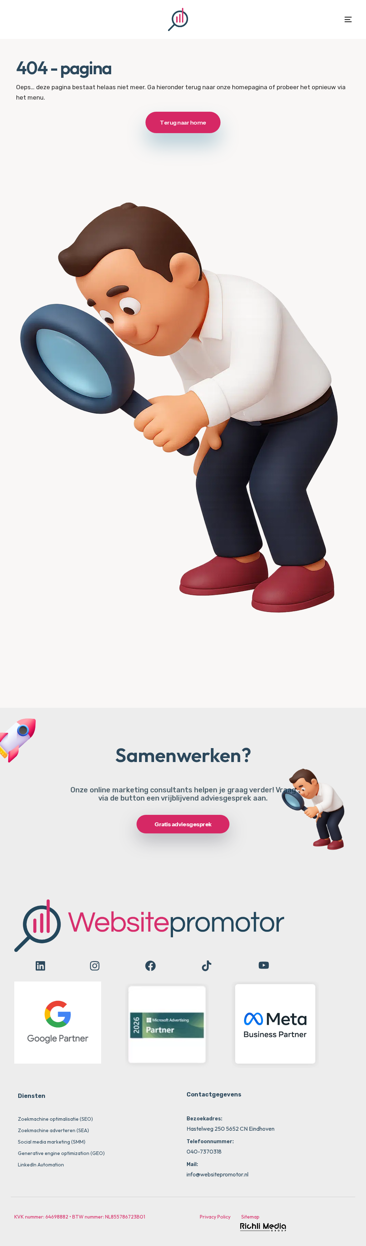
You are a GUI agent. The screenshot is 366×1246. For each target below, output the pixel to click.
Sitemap (250, 1217)
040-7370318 (204, 1151)
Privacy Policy (215, 1217)
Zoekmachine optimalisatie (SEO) (55, 1119)
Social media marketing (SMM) (51, 1142)
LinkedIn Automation (41, 1164)
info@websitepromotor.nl (217, 1174)
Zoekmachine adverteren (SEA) (53, 1130)
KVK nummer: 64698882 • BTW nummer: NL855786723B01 (79, 1217)
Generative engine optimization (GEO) (61, 1153)
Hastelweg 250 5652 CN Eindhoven (230, 1128)
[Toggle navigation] (294, 19)
